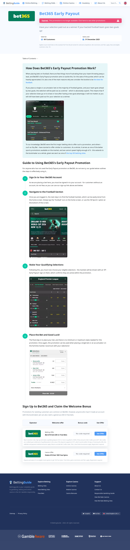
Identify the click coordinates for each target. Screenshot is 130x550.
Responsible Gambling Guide (104, 493)
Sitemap (12, 513)
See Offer (100, 433)
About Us (98, 486)
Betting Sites (42, 486)
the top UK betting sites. (76, 153)
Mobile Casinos (71, 489)
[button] (10, 3)
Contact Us (98, 489)
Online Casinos (71, 486)
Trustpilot (87, 513)
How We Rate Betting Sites (104, 501)
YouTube (97, 513)
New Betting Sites (44, 489)
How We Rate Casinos (102, 497)
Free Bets (41, 493)
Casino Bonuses (71, 493)
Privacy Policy (22, 513)
